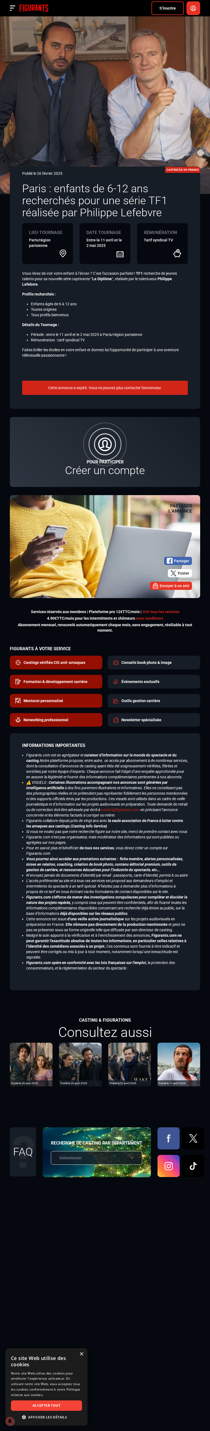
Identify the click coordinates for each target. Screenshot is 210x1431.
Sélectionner (70, 1158)
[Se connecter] (193, 8)
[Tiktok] (193, 1166)
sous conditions (149, 618)
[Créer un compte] (105, 452)
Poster (183, 573)
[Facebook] (169, 1138)
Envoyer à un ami (174, 586)
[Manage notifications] (9, 1421)
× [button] (81, 1354)
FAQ (23, 1151)
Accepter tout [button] (46, 1405)
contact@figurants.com (120, 810)
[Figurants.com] (33, 8)
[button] (46, 1417)
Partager (181, 561)
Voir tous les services (160, 612)
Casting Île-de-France (183, 169)
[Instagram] (169, 1166)
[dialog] (46, 1387)
